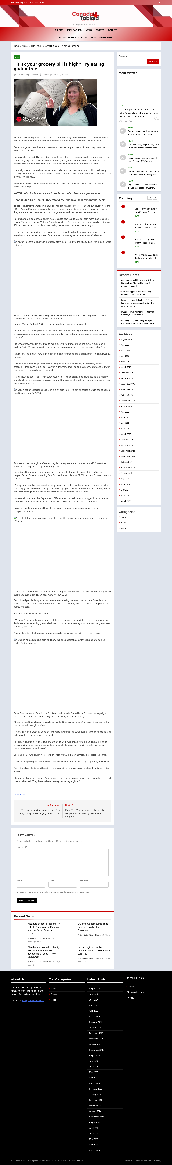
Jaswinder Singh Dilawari (27, 74)
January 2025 (127, 445)
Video (123, 528)
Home (60, 30)
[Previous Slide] (155, 2)
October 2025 (127, 395)
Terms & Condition (135, 992)
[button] (62, 200)
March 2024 (126, 501)
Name (20, 880)
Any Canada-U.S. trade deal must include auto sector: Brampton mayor (142, 187)
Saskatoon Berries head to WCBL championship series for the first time (147, 258)
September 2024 (128, 467)
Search (123, 56)
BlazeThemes (77, 1161)
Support (130, 986)
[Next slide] (159, 2)
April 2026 (125, 361)
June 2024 (125, 484)
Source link (19, 794)
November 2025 (128, 389)
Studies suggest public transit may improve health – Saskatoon (93, 927)
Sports (100, 30)
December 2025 (128, 384)
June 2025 (125, 417)
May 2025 (125, 423)
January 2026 (127, 378)
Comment (22, 847)
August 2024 (126, 473)
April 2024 (125, 495)
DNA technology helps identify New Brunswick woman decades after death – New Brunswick (143, 147)
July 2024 (125, 479)
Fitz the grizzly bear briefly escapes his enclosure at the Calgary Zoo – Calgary (143, 174)
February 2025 (127, 439)
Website (84, 880)
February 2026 (127, 373)
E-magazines (74, 30)
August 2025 (126, 406)
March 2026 (126, 367)
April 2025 (125, 428)
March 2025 (126, 434)
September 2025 (128, 400)
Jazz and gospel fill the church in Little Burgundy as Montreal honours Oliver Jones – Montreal (138, 113)
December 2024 (128, 451)
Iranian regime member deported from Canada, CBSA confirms (122, 2)
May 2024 (125, 490)
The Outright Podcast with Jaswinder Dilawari (86, 37)
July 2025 (125, 412)
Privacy (130, 998)
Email (51, 880)
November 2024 (128, 456)
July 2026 (125, 345)
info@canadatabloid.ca (33, 1000)
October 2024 (127, 462)
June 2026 (125, 350)
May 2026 (125, 356)
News (89, 30)
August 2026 (126, 339)
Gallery (113, 30)
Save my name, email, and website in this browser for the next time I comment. (54, 892)
